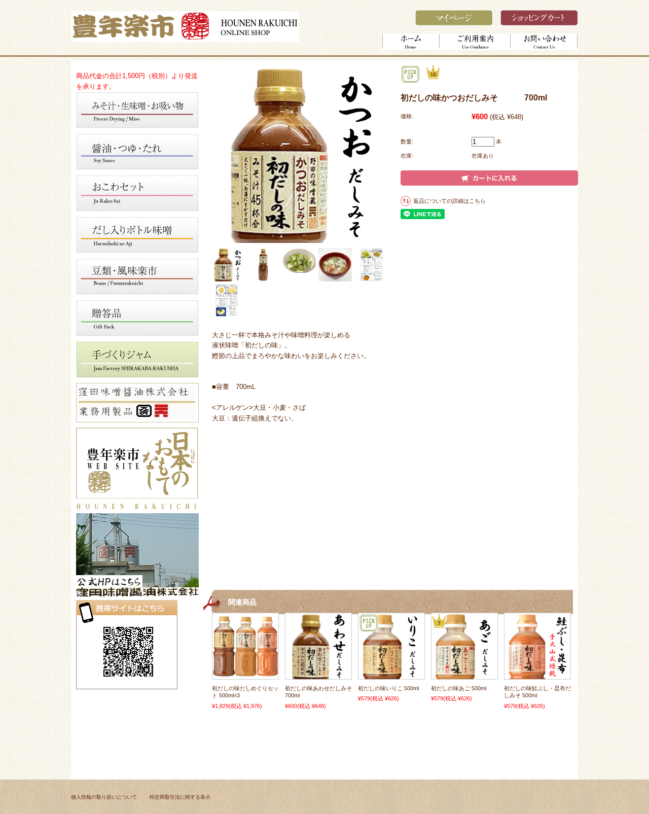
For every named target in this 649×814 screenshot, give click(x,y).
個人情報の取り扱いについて (104, 797)
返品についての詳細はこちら (449, 201)
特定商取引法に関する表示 (180, 797)
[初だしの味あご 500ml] (464, 674)
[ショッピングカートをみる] (539, 23)
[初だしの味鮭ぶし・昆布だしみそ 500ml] (537, 674)
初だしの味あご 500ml (458, 688)
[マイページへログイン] (454, 23)
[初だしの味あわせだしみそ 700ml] (318, 674)
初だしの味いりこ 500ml (388, 688)
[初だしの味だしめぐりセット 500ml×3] (245, 674)
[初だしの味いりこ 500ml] (391, 674)
